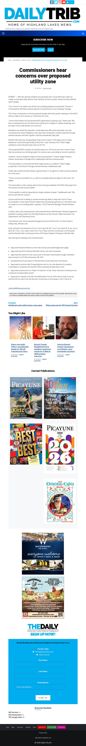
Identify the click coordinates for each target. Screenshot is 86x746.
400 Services (13, 712)
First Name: (43, 660)
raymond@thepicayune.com (19, 288)
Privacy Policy (43, 733)
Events (34, 727)
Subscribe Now (38, 50)
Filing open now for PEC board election (62, 304)
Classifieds (27, 727)
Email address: (43, 682)
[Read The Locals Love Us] (26, 444)
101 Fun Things (52, 727)
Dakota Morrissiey (17, 355)
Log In (50, 50)
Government (16, 60)
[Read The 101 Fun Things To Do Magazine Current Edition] (60, 398)
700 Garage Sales (15, 717)
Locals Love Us (42, 727)
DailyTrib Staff (47, 88)
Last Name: (43, 671)
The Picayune (61, 727)
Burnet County (25, 60)
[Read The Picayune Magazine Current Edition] (26, 398)
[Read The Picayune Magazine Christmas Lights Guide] (60, 501)
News (7, 727)
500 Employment (15, 715)
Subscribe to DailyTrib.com (43, 738)
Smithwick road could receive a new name (25, 304)
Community (20, 727)
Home (9, 60)
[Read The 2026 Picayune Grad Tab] (60, 448)
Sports (12, 727)
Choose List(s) (43, 649)
